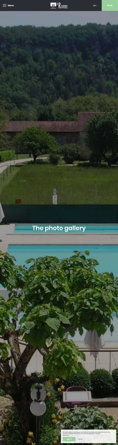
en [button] (94, 5)
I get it (69, 439)
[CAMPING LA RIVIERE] (59, 5)
